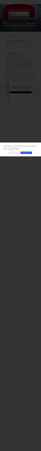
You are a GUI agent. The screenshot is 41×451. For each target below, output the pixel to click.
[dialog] (20, 149)
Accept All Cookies (26, 152)
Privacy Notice (10, 149)
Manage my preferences (13, 152)
